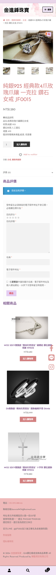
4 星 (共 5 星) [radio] (16, 218)
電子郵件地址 (13, 270)
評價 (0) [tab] (7, 173)
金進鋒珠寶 (16, 553)
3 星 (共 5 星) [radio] (13, 218)
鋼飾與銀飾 (16, 20)
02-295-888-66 (16, 503)
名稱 (9, 257)
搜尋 (28, 570)
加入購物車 (22, 144)
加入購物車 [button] (28, 359)
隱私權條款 (8, 542)
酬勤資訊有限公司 (40, 557)
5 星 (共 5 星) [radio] (18, 218)
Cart (43, 568)
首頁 (8, 20)
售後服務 (7, 535)
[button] (49, 34)
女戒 (24, 20)
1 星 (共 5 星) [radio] (7, 218)
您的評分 (11, 215)
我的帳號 (9, 570)
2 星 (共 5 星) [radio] (10, 218)
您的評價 (11, 222)
